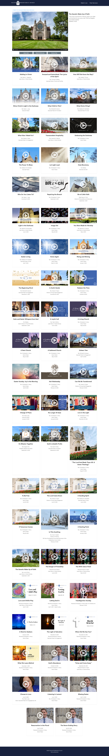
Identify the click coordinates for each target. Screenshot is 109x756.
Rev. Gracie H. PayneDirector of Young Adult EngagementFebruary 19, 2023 (83, 384)
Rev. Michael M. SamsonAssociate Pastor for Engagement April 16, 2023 (83, 353)
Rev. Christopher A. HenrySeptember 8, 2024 (54, 196)
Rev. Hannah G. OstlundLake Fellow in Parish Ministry (54, 137)
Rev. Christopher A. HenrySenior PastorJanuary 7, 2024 (83, 260)
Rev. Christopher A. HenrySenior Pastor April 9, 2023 (26, 384)
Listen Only (26, 53)
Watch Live (84, 3)
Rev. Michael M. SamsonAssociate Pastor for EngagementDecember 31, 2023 (26, 291)
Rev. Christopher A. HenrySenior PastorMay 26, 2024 (54, 228)
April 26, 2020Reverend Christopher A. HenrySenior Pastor (69, 728)
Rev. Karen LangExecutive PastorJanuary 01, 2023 (25, 416)
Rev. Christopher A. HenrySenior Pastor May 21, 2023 (25, 353)
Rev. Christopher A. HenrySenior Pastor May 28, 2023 (83, 322)
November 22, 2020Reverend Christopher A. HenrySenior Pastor (83, 635)
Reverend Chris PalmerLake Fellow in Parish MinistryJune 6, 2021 (54, 569)
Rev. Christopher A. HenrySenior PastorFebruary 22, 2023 (54, 384)
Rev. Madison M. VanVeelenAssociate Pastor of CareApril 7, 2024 (26, 260)
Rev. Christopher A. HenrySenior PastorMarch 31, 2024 (54, 260)
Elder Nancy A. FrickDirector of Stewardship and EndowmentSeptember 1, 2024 (83, 197)
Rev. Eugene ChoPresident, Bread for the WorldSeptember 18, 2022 (26, 447)
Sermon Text (54, 53)
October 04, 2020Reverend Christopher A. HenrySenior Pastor (54, 666)
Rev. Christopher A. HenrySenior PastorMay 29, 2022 (26, 530)
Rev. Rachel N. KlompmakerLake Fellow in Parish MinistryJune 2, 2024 (25, 228)
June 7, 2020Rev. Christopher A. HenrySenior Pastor (55, 697)
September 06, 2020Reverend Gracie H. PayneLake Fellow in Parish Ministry (83, 666)
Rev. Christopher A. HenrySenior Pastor (83, 137)
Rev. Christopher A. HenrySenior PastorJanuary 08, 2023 (54, 416)
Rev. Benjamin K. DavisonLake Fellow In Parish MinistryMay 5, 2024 (83, 228)
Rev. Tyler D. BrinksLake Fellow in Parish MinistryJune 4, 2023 (54, 322)
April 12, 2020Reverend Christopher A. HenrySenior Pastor (83, 697)
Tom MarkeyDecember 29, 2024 (83, 167)
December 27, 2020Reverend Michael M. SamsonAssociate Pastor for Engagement (54, 635)
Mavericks (56, 752)
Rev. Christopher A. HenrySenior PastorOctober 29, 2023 (83, 291)
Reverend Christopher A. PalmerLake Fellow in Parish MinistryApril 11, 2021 (25, 603)
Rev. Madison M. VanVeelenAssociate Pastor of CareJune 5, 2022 (83, 499)
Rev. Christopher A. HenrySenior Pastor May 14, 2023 (54, 353)
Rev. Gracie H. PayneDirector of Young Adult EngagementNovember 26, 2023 (55, 291)
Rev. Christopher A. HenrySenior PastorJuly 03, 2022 (25, 499)
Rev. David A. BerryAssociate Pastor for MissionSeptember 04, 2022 (54, 447)
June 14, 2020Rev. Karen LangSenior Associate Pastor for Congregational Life (26, 697)
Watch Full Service (40, 53)
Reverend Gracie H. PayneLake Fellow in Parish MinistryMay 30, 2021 (83, 569)
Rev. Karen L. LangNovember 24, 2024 (26, 196)
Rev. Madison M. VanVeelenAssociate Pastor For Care (83, 108)
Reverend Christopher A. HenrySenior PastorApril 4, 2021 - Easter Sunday (54, 603)
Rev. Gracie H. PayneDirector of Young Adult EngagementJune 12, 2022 (55, 499)
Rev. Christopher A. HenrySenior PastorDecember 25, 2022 (83, 416)
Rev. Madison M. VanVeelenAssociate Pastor (26, 167)
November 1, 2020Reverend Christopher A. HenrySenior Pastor (26, 666)
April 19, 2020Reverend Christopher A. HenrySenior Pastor (40, 728)
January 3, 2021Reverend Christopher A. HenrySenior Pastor (25, 635)
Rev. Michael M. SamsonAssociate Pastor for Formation (54, 108)
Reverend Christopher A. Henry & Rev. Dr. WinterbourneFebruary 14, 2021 (83, 602)
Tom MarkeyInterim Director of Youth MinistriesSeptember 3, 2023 (25, 322)
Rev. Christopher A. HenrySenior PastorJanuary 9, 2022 (83, 530)
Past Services (94, 3)
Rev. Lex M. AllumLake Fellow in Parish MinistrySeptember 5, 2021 (25, 572)
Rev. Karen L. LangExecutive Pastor (25, 108)
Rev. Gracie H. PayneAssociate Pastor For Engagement (26, 137)
